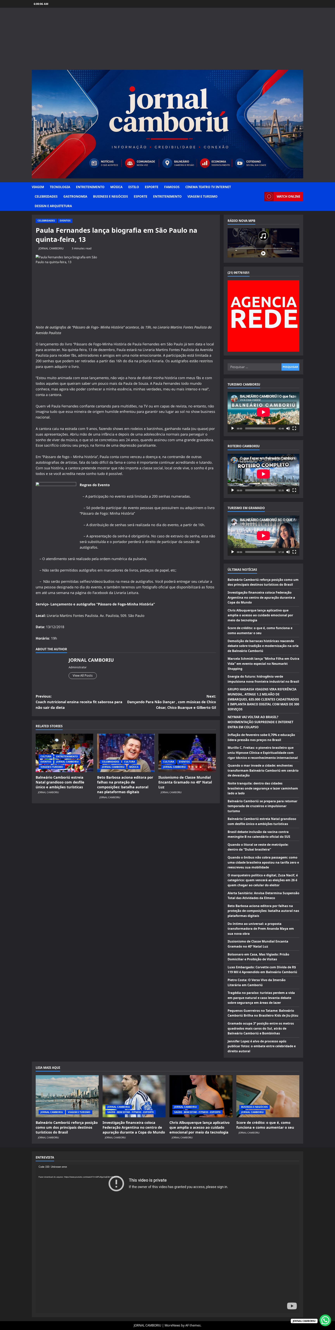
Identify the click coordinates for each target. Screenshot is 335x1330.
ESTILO (133, 187)
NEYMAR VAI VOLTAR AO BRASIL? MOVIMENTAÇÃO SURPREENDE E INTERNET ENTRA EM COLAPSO (260, 722)
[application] (263, 412)
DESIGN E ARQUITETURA (53, 206)
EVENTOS (65, 220)
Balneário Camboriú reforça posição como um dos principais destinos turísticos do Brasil (67, 1127)
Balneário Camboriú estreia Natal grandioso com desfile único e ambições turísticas (60, 782)
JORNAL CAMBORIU (51, 248)
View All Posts (83, 675)
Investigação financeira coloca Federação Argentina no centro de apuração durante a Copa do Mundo (261, 597)
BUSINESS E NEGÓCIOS (110, 196)
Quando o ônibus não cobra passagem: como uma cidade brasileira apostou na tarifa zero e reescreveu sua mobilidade (263, 862)
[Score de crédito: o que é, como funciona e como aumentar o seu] (267, 1096)
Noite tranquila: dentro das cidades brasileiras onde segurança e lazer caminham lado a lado (263, 788)
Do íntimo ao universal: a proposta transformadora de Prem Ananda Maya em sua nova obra (261, 929)
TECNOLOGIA (60, 187)
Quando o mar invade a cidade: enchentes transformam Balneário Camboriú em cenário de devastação (263, 770)
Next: (171, 702)
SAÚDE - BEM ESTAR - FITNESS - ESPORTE (130, 1112)
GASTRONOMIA (75, 196)
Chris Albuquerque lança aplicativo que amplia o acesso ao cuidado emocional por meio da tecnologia (260, 615)
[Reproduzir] (233, 428)
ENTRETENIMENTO (90, 187)
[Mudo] (288, 428)
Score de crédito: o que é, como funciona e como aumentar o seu (265, 1125)
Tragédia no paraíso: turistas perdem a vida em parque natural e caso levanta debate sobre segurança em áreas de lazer (261, 998)
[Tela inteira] (294, 428)
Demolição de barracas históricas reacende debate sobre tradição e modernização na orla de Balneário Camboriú (263, 646)
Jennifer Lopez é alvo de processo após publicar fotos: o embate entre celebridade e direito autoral (262, 1046)
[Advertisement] (167, 41)
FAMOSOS (172, 187)
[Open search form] (260, 196)
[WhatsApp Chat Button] (325, 1320)
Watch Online (288, 196)
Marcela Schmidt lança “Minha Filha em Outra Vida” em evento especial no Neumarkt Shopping (263, 663)
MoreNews (172, 1325)
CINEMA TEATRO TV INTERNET (208, 187)
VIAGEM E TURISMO (202, 196)
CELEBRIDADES (46, 196)
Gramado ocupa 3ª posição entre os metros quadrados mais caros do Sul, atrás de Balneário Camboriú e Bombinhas (261, 1028)
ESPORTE (151, 187)
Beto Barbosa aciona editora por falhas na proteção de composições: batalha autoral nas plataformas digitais (125, 784)
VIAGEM (38, 187)
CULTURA (46, 756)
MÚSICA (116, 187)
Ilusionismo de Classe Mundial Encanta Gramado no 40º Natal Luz (185, 782)
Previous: (79, 702)
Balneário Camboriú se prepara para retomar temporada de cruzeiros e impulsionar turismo (262, 806)
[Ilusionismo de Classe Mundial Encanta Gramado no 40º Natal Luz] (187, 753)
